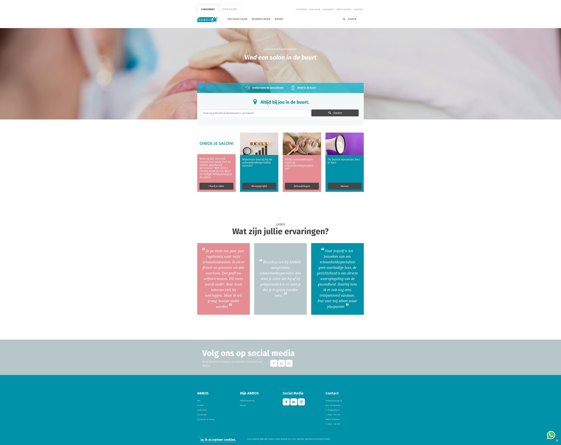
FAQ (198, 401)
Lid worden (301, 9)
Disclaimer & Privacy (206, 419)
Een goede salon (237, 19)
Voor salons (229, 9)
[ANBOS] (207, 19)
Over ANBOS (328, 9)
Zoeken (337, 112)
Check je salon (216, 186)
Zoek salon (314, 9)
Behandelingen (261, 19)
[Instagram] (288, 363)
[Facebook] (273, 363)
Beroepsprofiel (259, 186)
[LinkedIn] (281, 363)
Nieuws (279, 19)
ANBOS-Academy (343, 9)
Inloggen (358, 9)
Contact (200, 405)
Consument (208, 9)
